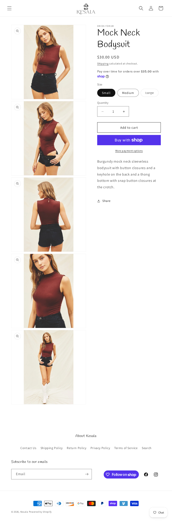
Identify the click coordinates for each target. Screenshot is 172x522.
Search (147, 448)
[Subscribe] (87, 474)
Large (152, 94)
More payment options (129, 150)
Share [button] (106, 201)
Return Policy (76, 448)
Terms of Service (126, 448)
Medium (128, 93)
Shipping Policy (52, 448)
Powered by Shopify (40, 511)
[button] (9, 8)
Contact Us (28, 448)
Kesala (24, 511)
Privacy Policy (100, 448)
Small (106, 93)
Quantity (102, 103)
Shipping (103, 63)
